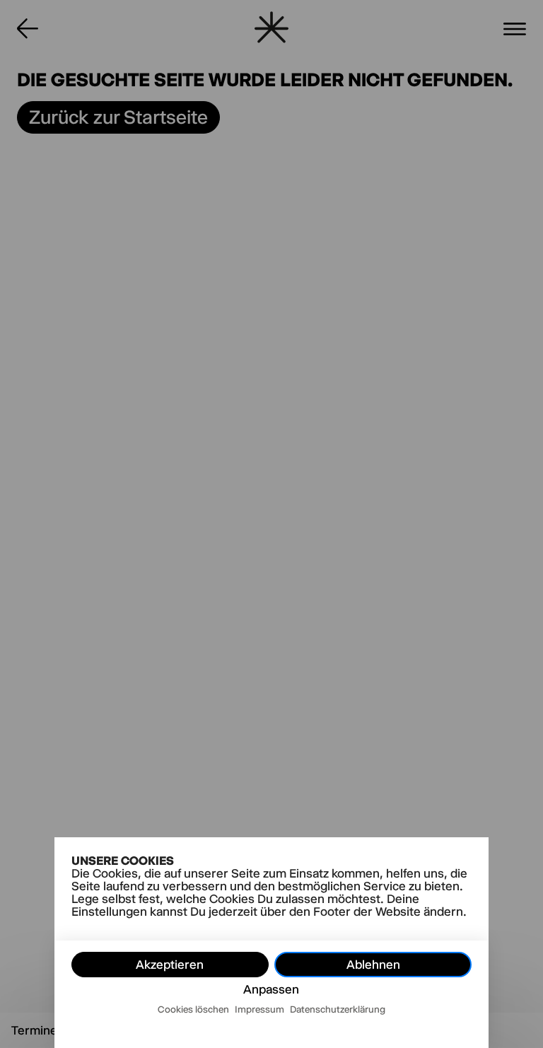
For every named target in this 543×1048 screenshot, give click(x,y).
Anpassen (271, 989)
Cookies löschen (193, 1009)
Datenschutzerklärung (337, 1009)
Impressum (259, 1009)
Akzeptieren (170, 964)
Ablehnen (373, 964)
